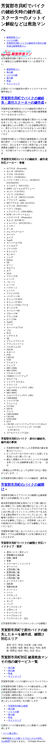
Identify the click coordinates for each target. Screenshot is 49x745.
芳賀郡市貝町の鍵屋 (18, 706)
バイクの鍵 (12, 75)
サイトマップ (13, 83)
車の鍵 (10, 72)
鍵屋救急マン (13, 69)
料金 (9, 81)
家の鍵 (10, 78)
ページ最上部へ (10, 733)
